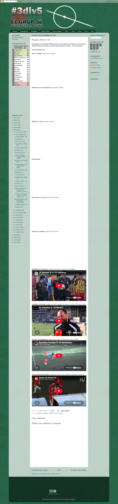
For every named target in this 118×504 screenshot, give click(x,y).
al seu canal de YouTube (68, 374)
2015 (15, 130)
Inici (59, 470)
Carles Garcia (43, 410)
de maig (18, 222)
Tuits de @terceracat (96, 58)
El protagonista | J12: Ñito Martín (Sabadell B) (21, 201)
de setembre (19, 212)
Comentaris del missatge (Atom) (50, 474)
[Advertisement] (17, 100)
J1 (43, 49)
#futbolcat (45, 413)
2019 (15, 120)
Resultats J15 (19, 150)
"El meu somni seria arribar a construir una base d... (21, 195)
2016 (15, 127)
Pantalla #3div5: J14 (21, 170)
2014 (15, 235)
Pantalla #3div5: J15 (21, 147)
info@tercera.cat (95, 52)
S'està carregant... (95, 74)
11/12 (92, 31)
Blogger (73, 499)
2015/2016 (52, 413)
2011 (15, 242)
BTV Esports (51, 53)
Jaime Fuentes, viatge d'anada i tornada (20, 156)
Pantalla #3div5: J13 (21, 181)
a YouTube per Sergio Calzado (69, 339)
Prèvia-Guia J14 (20, 174)
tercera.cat (58, 44)
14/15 (72, 31)
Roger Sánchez (96, 67)
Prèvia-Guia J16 (20, 141)
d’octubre (18, 210)
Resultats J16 (19, 139)
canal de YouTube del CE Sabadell (64, 269)
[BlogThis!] (63, 411)
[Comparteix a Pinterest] (69, 411)
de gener (18, 232)
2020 (15, 117)
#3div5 (40, 413)
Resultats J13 (19, 183)
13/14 (79, 31)
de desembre (19, 132)
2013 (15, 237)
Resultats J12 (19, 207)
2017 (15, 125)
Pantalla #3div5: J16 (21, 136)
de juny (17, 220)
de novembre (19, 134)
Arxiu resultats (57, 31)
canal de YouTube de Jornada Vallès (75, 304)
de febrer (18, 229)
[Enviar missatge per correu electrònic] (58, 410)
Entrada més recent (39, 470)
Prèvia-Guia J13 (20, 186)
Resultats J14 (19, 172)
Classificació (24, 31)
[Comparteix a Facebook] (67, 411)
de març (18, 227)
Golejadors (34, 31)
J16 (57, 413)
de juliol (17, 217)
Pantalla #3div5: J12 (21, 204)
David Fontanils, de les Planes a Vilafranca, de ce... (21, 190)
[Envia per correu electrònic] (62, 411)
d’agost (17, 215)
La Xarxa (51, 121)
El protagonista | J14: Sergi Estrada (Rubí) (21, 166)
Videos (61, 413)
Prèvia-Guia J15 (20, 152)
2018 (15, 122)
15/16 (66, 31)
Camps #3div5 (45, 31)
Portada (14, 31)
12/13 (86, 31)
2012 (15, 240)
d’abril (17, 224)
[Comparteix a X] (65, 411)
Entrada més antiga (78, 470)
